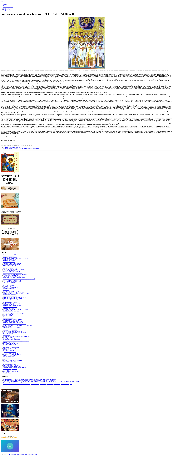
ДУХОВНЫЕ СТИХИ (8, 349)
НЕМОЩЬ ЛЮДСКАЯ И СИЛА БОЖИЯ (13, 322)
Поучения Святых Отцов (9, 308)
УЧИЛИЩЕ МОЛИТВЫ (9, 262)
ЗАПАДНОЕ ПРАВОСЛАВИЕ (10, 343)
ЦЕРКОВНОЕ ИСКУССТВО (10, 257)
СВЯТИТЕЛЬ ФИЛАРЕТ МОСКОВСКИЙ (13, 276)
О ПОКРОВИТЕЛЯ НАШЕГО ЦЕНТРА (12, 319)
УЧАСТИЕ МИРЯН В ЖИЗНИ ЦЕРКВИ (12, 263)
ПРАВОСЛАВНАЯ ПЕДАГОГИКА (11, 303)
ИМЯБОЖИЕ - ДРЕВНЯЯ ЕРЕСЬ (11, 342)
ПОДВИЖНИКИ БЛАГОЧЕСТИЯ (11, 311)
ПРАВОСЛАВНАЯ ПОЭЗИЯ (10, 302)
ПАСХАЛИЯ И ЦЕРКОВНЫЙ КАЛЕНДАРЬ (14, 313)
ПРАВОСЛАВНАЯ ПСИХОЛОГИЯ (11, 301)
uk (3, 1)
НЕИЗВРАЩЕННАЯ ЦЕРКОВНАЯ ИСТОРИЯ (14, 324)
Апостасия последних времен (10, 369)
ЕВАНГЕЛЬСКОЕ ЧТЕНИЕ (9, 348)
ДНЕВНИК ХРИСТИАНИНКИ (10, 353)
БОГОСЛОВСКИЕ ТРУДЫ (9, 364)
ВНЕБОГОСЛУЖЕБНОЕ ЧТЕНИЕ (11, 358)
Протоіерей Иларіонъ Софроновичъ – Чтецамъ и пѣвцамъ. (16, 382)
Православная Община (8, 304)
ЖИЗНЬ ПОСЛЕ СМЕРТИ (9, 344)
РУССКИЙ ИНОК (7, 286)
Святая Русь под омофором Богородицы (12, 281)
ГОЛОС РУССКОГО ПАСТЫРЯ (10, 355)
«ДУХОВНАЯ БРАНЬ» (8, 10)
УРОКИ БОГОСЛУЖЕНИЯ (9, 266)
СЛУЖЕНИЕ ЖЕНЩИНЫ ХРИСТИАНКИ (13, 269)
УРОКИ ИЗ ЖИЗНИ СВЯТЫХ (10, 265)
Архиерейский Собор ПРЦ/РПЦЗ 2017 (12, 366)
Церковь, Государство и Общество (11, 254)
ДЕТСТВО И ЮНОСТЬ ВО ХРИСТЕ (12, 354)
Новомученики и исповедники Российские (13, 321)
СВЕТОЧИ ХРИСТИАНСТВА (10, 282)
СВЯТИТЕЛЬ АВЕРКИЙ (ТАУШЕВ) (12, 280)
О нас (4, 5)
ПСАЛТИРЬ (6, 290)
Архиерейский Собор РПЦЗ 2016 (11, 365)
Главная (5, 4)
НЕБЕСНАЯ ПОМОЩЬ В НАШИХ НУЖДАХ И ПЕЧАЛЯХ (17, 325)
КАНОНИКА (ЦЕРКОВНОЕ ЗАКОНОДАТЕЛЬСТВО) (16, 341)
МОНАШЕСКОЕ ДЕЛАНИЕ (10, 330)
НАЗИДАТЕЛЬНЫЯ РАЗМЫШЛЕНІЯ (12, 327)
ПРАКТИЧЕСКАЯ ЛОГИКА (10, 294)
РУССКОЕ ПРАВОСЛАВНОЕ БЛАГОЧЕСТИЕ (14, 284)
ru (2, 1)
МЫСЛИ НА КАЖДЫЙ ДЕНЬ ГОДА (12, 328)
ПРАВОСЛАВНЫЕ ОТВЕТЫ (10, 296)
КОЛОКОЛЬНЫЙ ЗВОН (9, 337)
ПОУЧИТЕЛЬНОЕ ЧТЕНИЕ (10, 307)
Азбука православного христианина (11, 371)
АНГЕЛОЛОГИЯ (7, 370)
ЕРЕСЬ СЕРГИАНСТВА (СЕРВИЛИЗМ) (12, 346)
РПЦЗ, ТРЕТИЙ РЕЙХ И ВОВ (10, 287)
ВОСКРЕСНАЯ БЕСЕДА (9, 356)
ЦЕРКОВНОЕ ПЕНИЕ (8, 256)
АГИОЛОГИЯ (6, 372)
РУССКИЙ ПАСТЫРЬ (8, 285)
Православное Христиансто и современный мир (14, 297)
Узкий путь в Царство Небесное (10, 268)
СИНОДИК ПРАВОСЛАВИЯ (10, 270)
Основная (5, 316)
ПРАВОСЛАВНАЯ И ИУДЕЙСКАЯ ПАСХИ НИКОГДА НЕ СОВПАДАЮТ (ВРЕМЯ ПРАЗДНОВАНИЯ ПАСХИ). (30, 379)
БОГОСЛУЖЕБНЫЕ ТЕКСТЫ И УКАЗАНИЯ (14, 363)
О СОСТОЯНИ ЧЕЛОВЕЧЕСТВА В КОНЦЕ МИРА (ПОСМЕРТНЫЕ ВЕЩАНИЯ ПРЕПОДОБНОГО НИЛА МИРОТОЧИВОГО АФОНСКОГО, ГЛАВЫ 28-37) (41, 381)
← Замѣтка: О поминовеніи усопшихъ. (12, 147)
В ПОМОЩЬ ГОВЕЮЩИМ (9, 361)
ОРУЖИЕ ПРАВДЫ (8, 318)
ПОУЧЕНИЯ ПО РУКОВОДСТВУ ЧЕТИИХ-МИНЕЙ (16, 309)
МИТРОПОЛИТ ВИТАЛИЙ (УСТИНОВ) (13, 331)
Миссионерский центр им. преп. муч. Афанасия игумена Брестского (22, 454)
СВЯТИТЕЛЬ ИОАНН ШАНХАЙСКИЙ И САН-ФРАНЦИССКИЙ (19, 279)
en (1, 1)
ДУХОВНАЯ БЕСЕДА (8, 350)
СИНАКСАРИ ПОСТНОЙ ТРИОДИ (11, 271)
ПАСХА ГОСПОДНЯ (8, 314)
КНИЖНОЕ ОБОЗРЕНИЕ (9, 338)
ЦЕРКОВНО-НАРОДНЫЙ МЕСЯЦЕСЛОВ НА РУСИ (16, 258)
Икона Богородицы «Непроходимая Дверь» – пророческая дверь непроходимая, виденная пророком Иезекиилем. (29, 380)
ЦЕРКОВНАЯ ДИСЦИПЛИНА (10, 259)
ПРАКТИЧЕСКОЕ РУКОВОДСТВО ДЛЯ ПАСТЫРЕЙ (16, 293)
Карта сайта (6, 8)
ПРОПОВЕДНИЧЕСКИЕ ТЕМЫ (11, 291)
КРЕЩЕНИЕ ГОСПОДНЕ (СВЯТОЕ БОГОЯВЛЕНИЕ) (16, 336)
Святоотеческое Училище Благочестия (12, 275)
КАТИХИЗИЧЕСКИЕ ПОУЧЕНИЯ (11, 339)
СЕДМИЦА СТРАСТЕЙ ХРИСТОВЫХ (12, 273)
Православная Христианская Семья (11, 299)
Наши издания (6, 9)
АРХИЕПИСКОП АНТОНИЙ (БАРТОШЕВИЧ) (14, 367)
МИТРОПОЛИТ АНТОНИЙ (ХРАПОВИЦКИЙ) (14, 332)
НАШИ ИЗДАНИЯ (7, 326)
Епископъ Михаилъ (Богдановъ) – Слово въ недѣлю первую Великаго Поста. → (21, 148)
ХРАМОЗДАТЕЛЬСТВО (9, 260)
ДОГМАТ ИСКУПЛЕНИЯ (9, 352)
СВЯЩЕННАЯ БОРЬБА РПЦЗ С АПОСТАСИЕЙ (15, 274)
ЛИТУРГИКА (6, 335)
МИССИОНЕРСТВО (8, 333)
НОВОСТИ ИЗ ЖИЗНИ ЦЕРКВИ (11, 320)
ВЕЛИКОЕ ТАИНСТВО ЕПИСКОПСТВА (13, 360)
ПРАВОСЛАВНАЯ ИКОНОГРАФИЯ (12, 305)
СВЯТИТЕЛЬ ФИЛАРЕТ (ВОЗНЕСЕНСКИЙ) (14, 277)
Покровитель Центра (8, 7)
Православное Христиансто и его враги (12, 298)
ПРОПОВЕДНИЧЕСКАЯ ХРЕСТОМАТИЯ (13, 292)
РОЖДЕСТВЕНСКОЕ (8, 288)
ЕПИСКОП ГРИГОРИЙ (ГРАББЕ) (11, 347)
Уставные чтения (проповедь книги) (11, 264)
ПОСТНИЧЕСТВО (7, 310)
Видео (4, 359)
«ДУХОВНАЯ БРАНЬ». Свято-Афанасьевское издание (16, 373)
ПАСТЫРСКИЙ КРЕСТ (9, 315)
